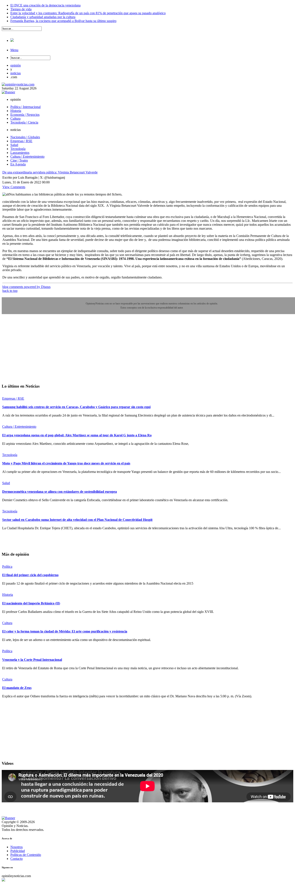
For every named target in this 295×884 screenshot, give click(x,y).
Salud (6, 483)
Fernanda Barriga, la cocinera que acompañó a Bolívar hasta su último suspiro (63, 21)
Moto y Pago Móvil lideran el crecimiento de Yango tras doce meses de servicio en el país (66, 463)
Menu (14, 50)
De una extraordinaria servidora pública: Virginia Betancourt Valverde (50, 172)
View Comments (13, 187)
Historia (7, 594)
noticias (15, 73)
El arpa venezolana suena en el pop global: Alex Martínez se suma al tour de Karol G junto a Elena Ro (77, 435)
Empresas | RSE (13, 398)
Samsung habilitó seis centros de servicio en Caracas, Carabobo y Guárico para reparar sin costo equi (76, 407)
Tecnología (9, 455)
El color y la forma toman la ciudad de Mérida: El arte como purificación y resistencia (64, 631)
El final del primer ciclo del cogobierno (30, 575)
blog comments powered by (26, 287)
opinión (15, 65)
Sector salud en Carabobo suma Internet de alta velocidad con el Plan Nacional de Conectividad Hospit (77, 519)
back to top (9, 291)
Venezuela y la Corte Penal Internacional (32, 659)
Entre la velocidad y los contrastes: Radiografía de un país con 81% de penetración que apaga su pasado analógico (88, 13)
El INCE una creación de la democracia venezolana (45, 5)
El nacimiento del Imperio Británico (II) (31, 603)
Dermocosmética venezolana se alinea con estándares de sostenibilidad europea (59, 491)
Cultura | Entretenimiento (19, 426)
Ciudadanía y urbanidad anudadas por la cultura (42, 17)
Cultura (7, 623)
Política (7, 566)
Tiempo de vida (21, 9)
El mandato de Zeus (17, 688)
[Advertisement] (34, 352)
